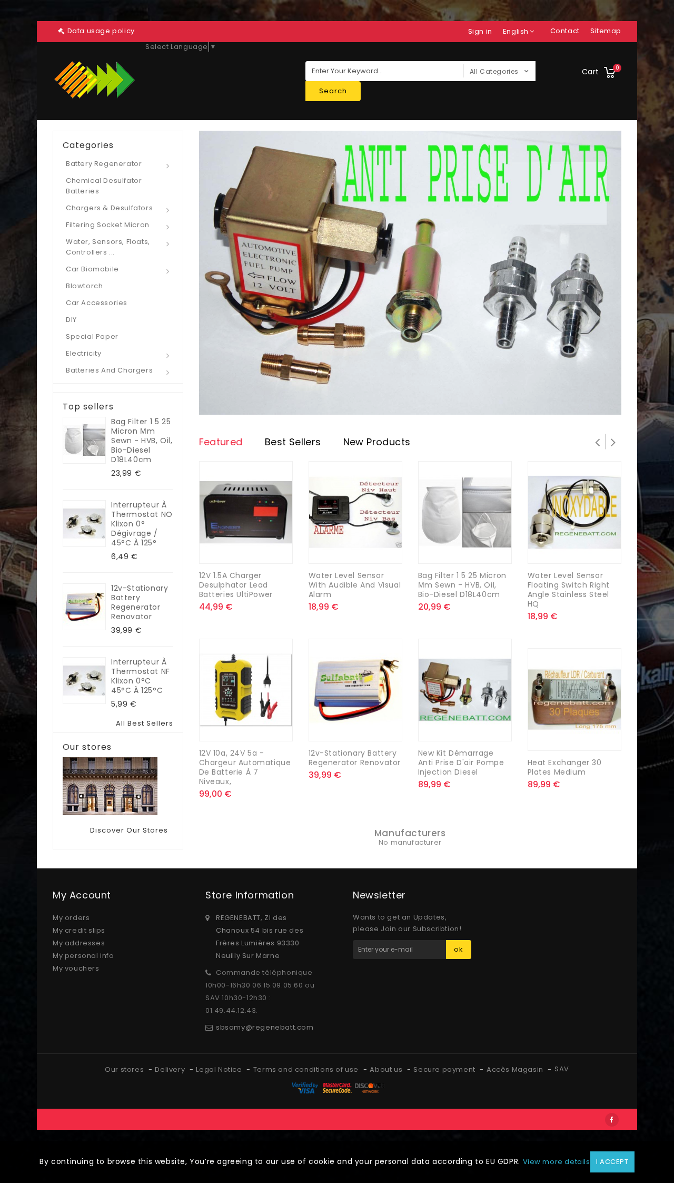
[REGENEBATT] (95, 80)
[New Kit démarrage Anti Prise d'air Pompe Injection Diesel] (465, 690)
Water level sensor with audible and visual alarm (355, 585)
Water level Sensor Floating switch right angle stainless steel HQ (569, 589)
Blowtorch (84, 286)
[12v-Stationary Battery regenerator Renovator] (355, 690)
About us (387, 1069)
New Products (377, 441)
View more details (556, 1162)
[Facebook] (612, 1120)
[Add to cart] (235, 726)
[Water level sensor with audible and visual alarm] (355, 512)
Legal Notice (220, 1069)
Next (589, 272)
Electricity (84, 353)
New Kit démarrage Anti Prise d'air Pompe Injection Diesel (461, 762)
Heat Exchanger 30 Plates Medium (565, 767)
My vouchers (76, 968)
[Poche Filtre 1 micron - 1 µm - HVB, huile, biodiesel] (84, 440)
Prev (230, 272)
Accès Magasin (516, 1069)
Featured (221, 441)
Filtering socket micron (108, 225)
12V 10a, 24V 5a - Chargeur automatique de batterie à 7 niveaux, (245, 767)
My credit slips (79, 930)
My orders (71, 918)
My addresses (79, 943)
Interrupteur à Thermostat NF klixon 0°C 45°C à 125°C (140, 676)
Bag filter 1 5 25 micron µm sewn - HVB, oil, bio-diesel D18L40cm (142, 440)
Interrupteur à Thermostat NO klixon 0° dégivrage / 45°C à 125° (142, 523)
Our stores (87, 747)
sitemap (605, 31)
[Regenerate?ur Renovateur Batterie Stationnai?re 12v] (84, 606)
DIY (71, 320)
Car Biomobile (92, 269)
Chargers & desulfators (109, 208)
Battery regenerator (104, 164)
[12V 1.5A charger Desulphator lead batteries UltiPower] (246, 512)
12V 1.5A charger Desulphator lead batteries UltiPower (236, 585)
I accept (612, 1162)
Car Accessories (96, 303)
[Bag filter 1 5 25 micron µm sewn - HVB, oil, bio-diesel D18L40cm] (465, 512)
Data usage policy (101, 31)
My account (82, 895)
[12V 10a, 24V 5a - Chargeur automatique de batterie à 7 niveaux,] (246, 690)
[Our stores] (118, 786)
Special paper (92, 336)
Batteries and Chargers (109, 370)
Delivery (170, 1069)
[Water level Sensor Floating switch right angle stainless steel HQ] (574, 512)
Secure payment (445, 1069)
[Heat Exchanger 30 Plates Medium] (574, 699)
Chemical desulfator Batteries (104, 185)
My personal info (83, 956)
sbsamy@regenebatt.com (265, 1027)
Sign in (480, 31)
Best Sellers (293, 441)
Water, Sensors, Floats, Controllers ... (108, 247)
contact (565, 31)
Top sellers (88, 407)
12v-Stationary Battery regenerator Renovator (139, 602)
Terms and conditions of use (307, 1069)
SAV (561, 1069)
